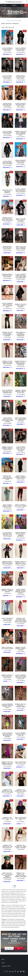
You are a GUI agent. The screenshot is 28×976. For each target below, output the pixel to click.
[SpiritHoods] (14, 5)
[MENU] (1, 5)
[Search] (22, 5)
